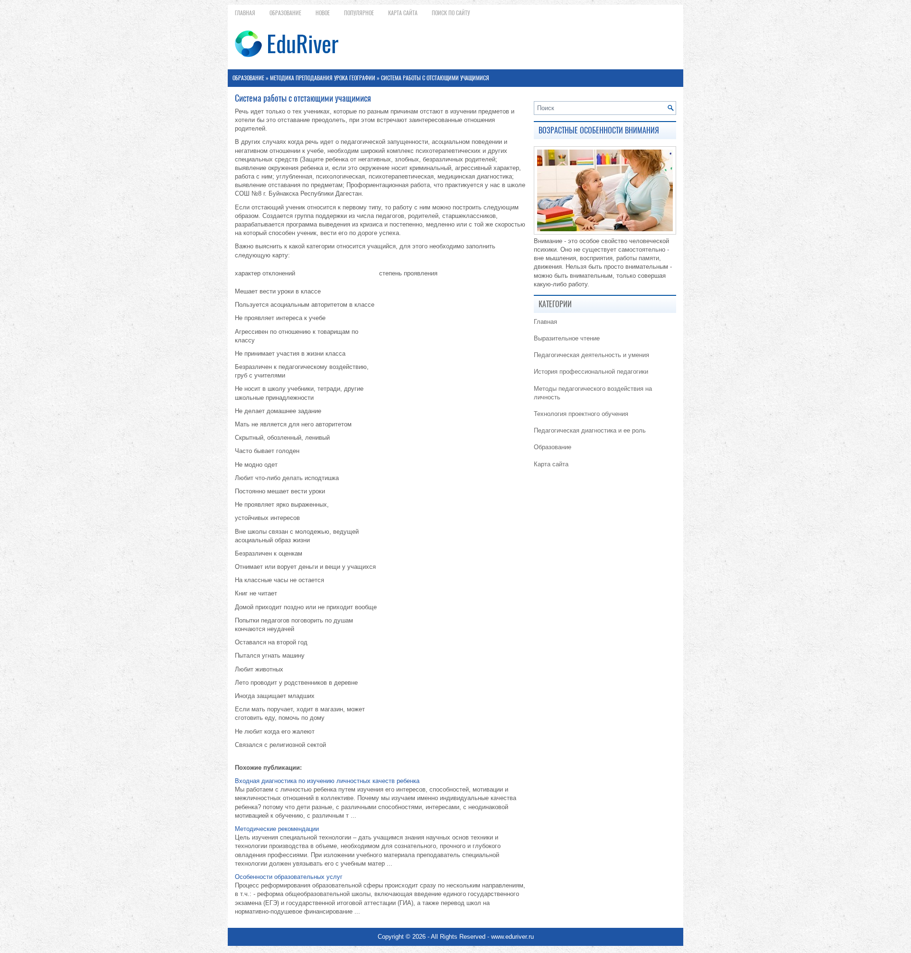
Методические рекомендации (277, 828)
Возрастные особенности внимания (599, 130)
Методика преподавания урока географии (322, 78)
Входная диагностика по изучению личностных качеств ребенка (327, 780)
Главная (245, 13)
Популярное (359, 13)
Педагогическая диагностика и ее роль (590, 430)
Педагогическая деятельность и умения (591, 355)
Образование (285, 13)
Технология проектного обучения (581, 413)
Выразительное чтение (567, 338)
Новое (323, 13)
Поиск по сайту (451, 13)
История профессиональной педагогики (591, 371)
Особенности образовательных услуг (289, 876)
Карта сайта (403, 13)
